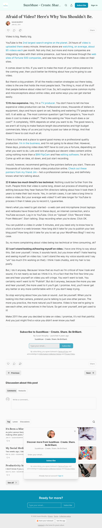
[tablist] (16, 390)
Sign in (94, 5)
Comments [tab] (11, 391)
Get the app (61, 521)
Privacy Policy (70, 469)
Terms (56, 516)
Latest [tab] (15, 422)
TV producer (48, 103)
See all (11, 482)
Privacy (50, 516)
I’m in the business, (29, 143)
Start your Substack (46, 521)
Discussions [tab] (24, 422)
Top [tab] (8, 422)
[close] (75, 431)
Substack (41, 525)
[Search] (65, 5)
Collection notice (65, 516)
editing (64, 154)
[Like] (8, 30)
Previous (15, 373)
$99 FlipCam (42, 154)
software (74, 154)
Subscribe (81, 5)
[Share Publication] (71, 5)
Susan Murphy (17, 22)
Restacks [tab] (22, 391)
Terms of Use (63, 466)
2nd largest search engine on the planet (45, 42)
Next (88, 373)
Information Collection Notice (50, 469)
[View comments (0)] (14, 30)
